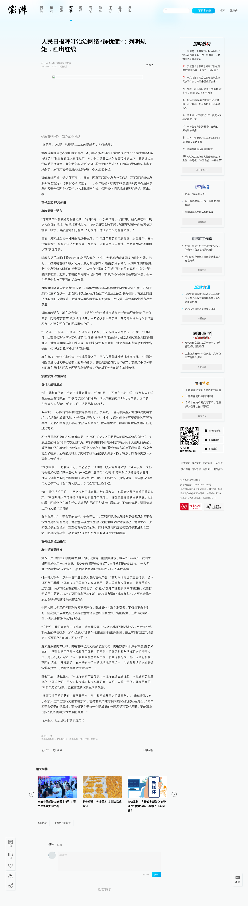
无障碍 (234, 10)
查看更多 (202, 221)
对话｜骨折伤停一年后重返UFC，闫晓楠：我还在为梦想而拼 (202, 247)
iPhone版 (214, 439)
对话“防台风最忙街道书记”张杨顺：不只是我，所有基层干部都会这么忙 (201, 104)
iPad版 (213, 448)
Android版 (215, 430)
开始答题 (202, 367)
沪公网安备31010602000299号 (195, 484)
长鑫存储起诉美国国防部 (200, 149)
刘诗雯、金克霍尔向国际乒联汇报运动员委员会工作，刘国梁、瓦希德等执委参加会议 (201, 55)
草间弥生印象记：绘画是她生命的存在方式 (202, 258)
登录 (222, 10)
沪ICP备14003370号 (190, 480)
